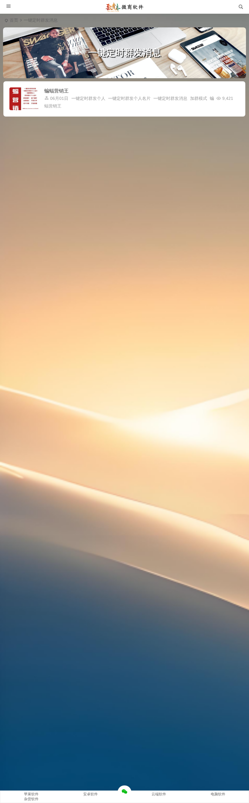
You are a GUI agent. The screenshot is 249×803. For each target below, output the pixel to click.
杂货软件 (31, 799)
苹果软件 (31, 794)
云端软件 (159, 794)
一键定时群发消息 (170, 98)
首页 (14, 20)
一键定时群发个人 (88, 98)
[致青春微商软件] (124, 7)
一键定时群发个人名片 (129, 98)
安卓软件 (90, 794)
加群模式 (198, 98)
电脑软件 (218, 794)
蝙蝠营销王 (56, 90)
